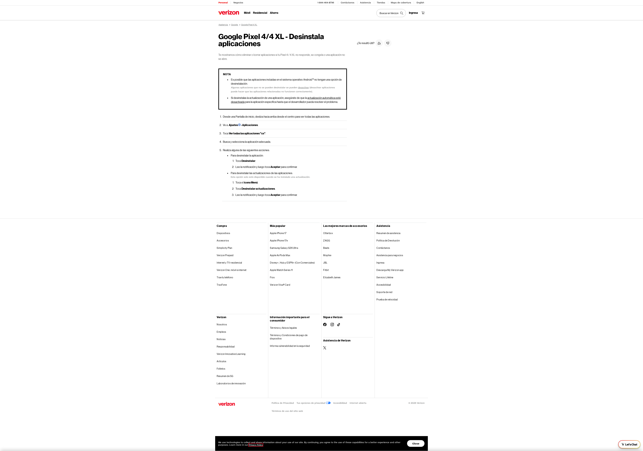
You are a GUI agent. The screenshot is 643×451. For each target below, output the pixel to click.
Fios (272, 277)
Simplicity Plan (224, 247)
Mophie (327, 255)
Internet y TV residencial (229, 262)
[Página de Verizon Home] (228, 12)
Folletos (221, 368)
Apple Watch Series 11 (281, 270)
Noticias (221, 339)
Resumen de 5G (225, 376)
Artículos (221, 361)
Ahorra (274, 12)
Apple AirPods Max (280, 255)
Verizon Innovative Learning (231, 353)
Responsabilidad (226, 346)
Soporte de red (384, 292)
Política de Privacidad (283, 403)
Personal (223, 2)
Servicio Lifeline (384, 277)
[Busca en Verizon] (391, 13)
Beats (326, 247)
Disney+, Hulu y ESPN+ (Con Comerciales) (292, 262)
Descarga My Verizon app (390, 270)
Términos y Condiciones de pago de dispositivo (289, 337)
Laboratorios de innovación (231, 383)
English (420, 2)
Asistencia (365, 2)
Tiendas (381, 2)
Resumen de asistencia (388, 233)
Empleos (221, 331)
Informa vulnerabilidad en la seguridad (290, 345)
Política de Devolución (388, 240)
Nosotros (222, 324)
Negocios (238, 2)
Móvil (247, 12)
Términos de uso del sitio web (287, 411)
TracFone (222, 284)
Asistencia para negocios (389, 255)
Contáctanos (347, 2)
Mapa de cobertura (401, 2)
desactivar (303, 87)
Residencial (260, 12)
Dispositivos (223, 233)
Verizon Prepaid (225, 255)
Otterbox (328, 233)
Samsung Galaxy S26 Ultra (284, 247)
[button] (379, 43)
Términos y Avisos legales (283, 327)
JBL (325, 262)
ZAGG (326, 240)
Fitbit (326, 270)
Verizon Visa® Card (280, 284)
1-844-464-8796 (325, 2)
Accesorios (223, 240)
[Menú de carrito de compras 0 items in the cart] (423, 12)
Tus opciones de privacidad (311, 403)
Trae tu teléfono (225, 277)
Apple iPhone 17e (279, 240)
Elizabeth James (332, 277)
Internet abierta (358, 403)
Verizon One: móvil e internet (231, 270)
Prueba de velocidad (387, 299)
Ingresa (380, 262)
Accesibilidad (383, 284)
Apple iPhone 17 (278, 233)
